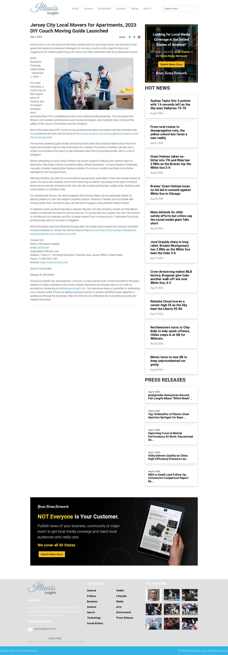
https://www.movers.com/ (54, 262)
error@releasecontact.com (71, 288)
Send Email (43, 247)
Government (104, 8)
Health (120, 590)
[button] (129, 37)
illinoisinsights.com (197, 650)
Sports (91, 612)
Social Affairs (95, 623)
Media (135, 8)
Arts (119, 606)
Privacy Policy (7, 650)
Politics (91, 596)
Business (121, 8)
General (88, 8)
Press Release (124, 617)
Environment (123, 612)
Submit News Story (171, 64)
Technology (94, 617)
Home (75, 8)
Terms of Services (27, 650)
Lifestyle (121, 596)
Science (91, 606)
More (146, 8)
